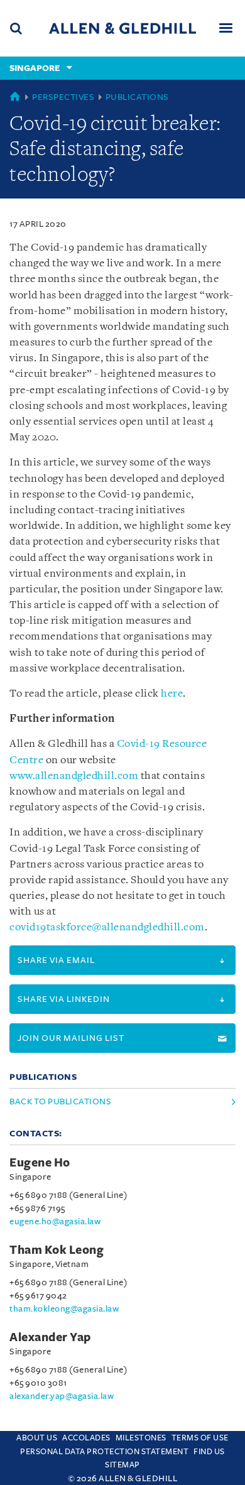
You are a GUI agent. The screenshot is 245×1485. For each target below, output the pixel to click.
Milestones (141, 1437)
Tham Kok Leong (56, 1250)
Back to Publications (60, 1101)
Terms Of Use (200, 1437)
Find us (209, 1451)
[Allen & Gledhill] (122, 28)
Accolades (86, 1437)
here (172, 693)
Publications (137, 97)
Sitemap (122, 1465)
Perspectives (63, 97)
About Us (36, 1437)
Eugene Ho (39, 1162)
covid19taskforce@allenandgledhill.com (107, 927)
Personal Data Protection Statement (104, 1451)
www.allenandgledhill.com (73, 776)
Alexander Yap (50, 1337)
